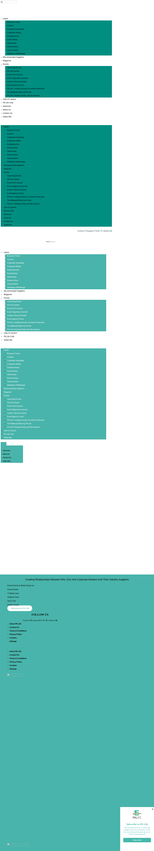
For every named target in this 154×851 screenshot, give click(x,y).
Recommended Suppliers (13, 57)
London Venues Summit (16, 82)
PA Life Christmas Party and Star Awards (23, 96)
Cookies (13, 638)
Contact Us (7, 113)
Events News (12, 40)
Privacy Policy (16, 634)
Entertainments (13, 36)
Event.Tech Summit (15, 75)
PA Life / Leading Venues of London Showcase (26, 89)
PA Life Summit (13, 71)
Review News (12, 47)
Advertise (7, 106)
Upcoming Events (14, 68)
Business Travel (13, 22)
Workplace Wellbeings (16, 54)
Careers (10, 26)
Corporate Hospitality (15, 29)
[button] (56, 123)
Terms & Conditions (18, 631)
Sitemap (13, 641)
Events (6, 64)
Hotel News (11, 43)
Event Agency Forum (15, 85)
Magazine (7, 61)
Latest (5, 19)
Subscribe (7, 117)
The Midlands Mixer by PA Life (19, 92)
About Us (7, 110)
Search (48, 242)
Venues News (12, 50)
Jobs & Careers (9, 99)
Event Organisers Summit (17, 78)
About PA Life (15, 624)
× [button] (152, 809)
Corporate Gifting (14, 33)
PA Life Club (8, 103)
